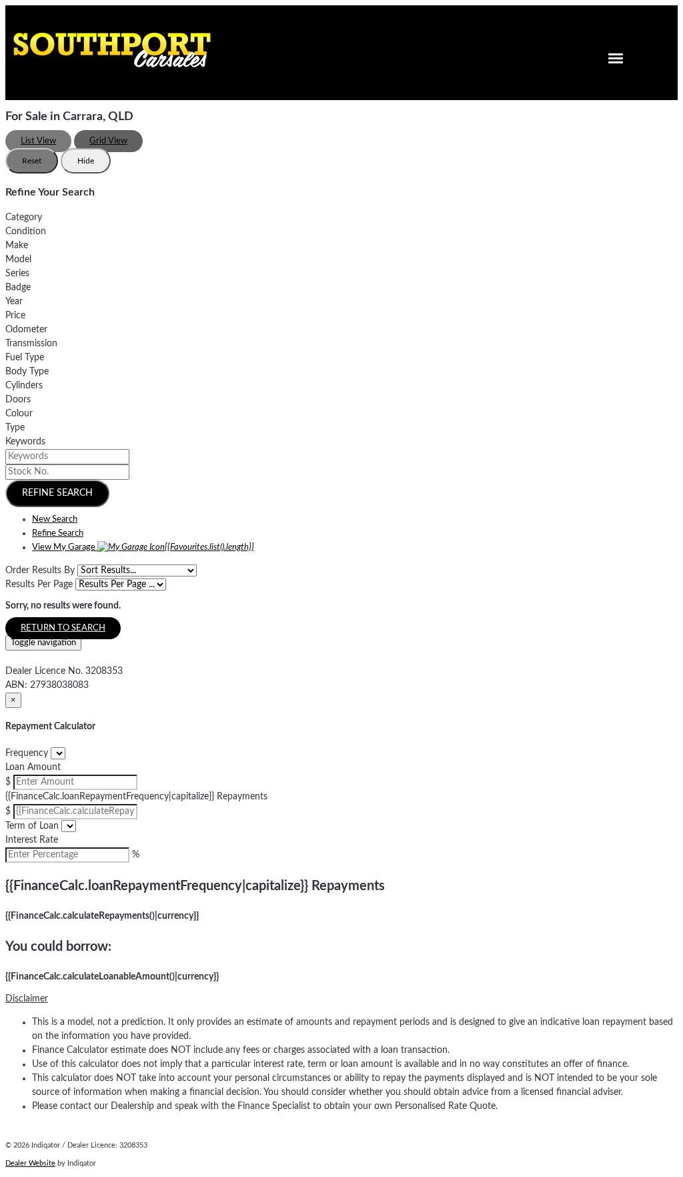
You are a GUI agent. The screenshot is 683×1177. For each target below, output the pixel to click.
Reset (31, 161)
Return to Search (63, 628)
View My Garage (143, 547)
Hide (85, 161)
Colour (19, 413)
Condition (25, 231)
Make (16, 245)
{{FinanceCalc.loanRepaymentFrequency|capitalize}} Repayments (136, 796)
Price (15, 315)
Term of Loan (32, 826)
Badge (18, 287)
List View (38, 141)
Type (15, 427)
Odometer (26, 329)
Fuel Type (24, 357)
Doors (18, 399)
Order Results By (40, 570)
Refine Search (57, 493)
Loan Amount (33, 767)
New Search (54, 519)
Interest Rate (31, 840)
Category (23, 217)
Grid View (108, 141)
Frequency (26, 753)
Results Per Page (39, 584)
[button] (341, 999)
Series (17, 273)
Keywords (25, 441)
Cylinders (24, 385)
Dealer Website (30, 1163)
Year (14, 301)
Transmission (31, 343)
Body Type (27, 371)
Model (18, 259)
